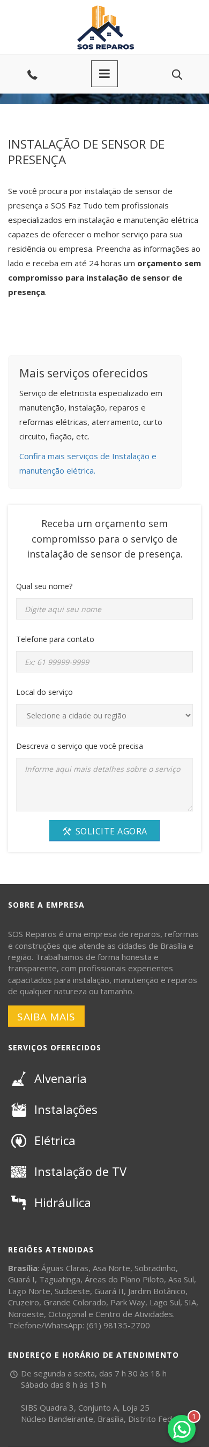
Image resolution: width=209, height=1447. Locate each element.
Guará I (21, 1279)
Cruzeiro (23, 1302)
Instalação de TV (80, 1171)
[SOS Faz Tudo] (104, 8)
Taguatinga (59, 1279)
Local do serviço (44, 692)
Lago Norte (29, 1291)
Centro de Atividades (134, 1314)
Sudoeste (72, 1291)
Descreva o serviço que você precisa (79, 746)
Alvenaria (60, 1078)
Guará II (109, 1291)
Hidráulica (62, 1202)
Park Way (127, 1302)
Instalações (66, 1109)
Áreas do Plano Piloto (124, 1279)
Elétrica (55, 1140)
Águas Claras (64, 1268)
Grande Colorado (74, 1302)
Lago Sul (165, 1302)
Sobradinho (155, 1268)
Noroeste (26, 1314)
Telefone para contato (55, 639)
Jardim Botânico (156, 1291)
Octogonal (67, 1314)
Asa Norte (111, 1268)
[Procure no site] (176, 74)
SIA (190, 1302)
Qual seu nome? (44, 586)
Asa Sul (181, 1279)
